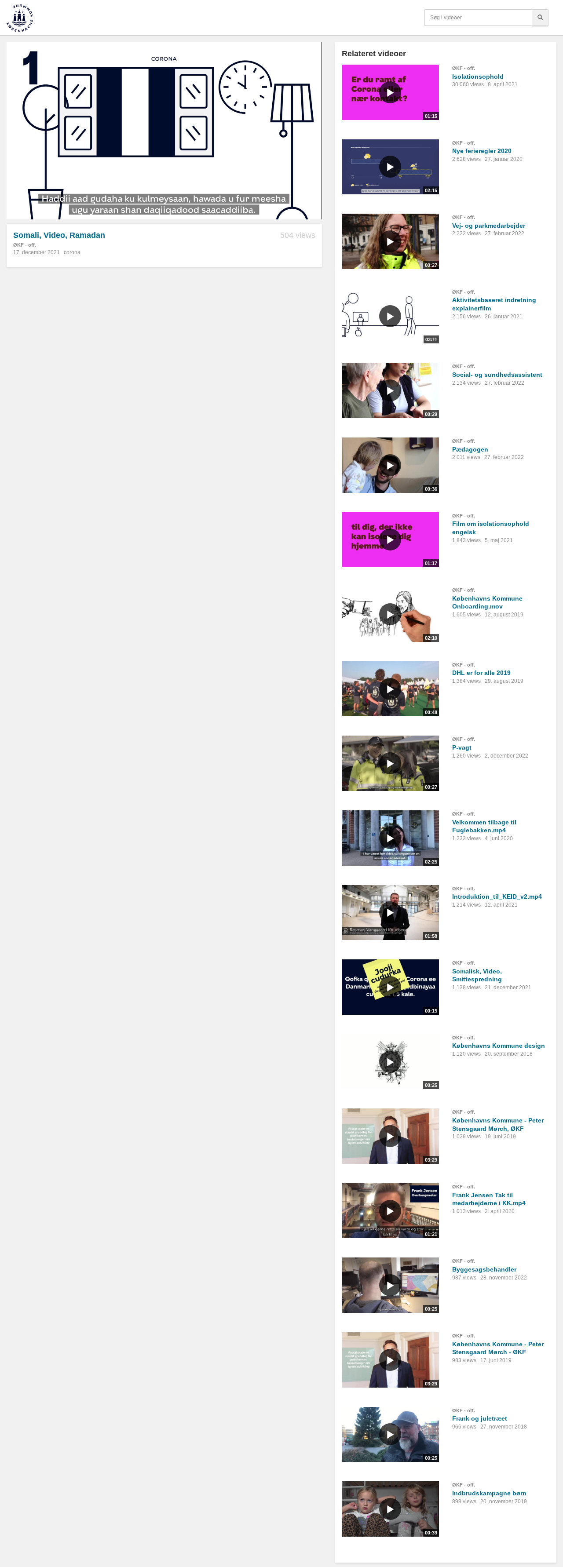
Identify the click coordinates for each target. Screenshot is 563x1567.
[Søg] (540, 17)
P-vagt (462, 747)
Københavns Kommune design (498, 1045)
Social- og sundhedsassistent (497, 374)
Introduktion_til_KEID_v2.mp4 (497, 896)
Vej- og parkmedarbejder (488, 225)
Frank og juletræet (479, 1418)
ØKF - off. (24, 245)
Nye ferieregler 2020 (482, 150)
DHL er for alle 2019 (481, 672)
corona (72, 252)
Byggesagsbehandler (484, 1269)
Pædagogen (470, 449)
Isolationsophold (478, 76)
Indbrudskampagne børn (489, 1493)
